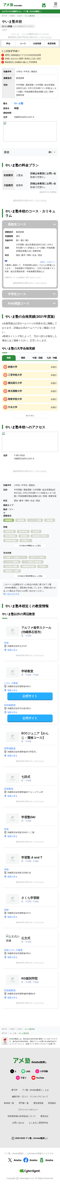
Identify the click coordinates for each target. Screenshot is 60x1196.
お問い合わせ (18, 1122)
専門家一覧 (24, 1102)
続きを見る (30, 415)
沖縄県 (12, 16)
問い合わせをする (11, 593)
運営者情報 (38, 1102)
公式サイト (30, 696)
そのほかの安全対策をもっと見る (30, 576)
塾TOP (4, 16)
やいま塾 (18, 103)
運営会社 (44, 1116)
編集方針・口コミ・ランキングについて (30, 1096)
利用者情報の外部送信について (22, 1116)
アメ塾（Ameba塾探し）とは (35, 1089)
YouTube (40, 1077)
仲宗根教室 (10, 705)
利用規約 (52, 1102)
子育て (23, 1077)
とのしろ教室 (11, 683)
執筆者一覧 (9, 1102)
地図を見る (12, 649)
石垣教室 (8, 788)
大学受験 (44, 1071)
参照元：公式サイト (47, 262)
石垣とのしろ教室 (13, 950)
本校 (6, 642)
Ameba (18, 1160)
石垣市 (19, 16)
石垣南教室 (10, 990)
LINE (28, 1071)
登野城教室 (10, 748)
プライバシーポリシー (28, 1109)
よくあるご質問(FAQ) (38, 1122)
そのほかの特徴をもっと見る (30, 545)
